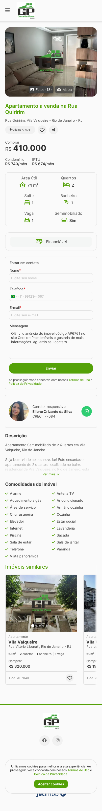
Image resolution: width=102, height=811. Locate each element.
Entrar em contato (24, 263)
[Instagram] (57, 740)
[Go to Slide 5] (47, 626)
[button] (51, 62)
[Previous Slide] (9, 62)
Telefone (17, 289)
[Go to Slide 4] (43, 626)
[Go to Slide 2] (36, 626)
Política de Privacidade (25, 383)
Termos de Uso (79, 380)
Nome (15, 270)
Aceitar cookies (51, 784)
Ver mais (49, 474)
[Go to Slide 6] (50, 626)
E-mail (15, 307)
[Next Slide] (93, 62)
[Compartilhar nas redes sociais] (53, 129)
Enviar (51, 368)
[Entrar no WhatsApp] (86, 411)
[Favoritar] (42, 129)
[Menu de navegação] (7, 10)
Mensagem (19, 326)
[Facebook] (44, 740)
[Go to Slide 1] (32, 625)
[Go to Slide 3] (40, 626)
